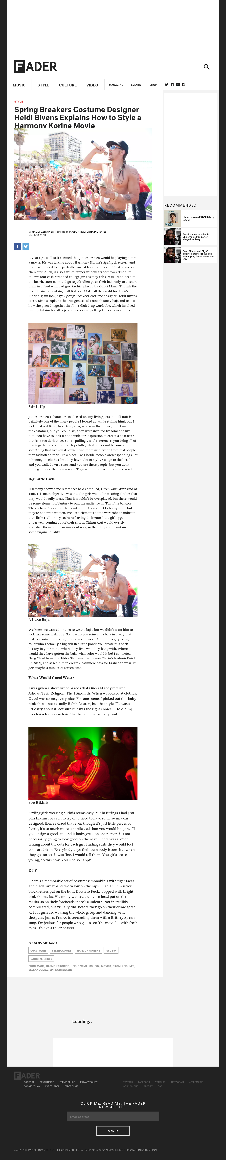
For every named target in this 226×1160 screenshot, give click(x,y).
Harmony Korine (88, 950)
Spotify (148, 1085)
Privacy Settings (88, 1150)
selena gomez (61, 950)
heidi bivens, (79, 965)
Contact (29, 1081)
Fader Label (52, 1085)
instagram (183, 84)
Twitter (166, 84)
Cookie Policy (32, 1085)
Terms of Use (67, 1081)
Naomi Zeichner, (124, 965)
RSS (160, 1085)
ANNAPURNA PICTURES (92, 231)
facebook (172, 84)
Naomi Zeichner (43, 231)
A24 (73, 231)
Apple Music (196, 1081)
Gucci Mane (38, 950)
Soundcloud (130, 1085)
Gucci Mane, (36, 965)
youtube (178, 84)
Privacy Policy (88, 1081)
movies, (106, 965)
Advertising (47, 1081)
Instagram (177, 1081)
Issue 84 (111, 950)
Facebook (144, 1081)
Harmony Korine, (58, 965)
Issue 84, (94, 965)
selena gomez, (38, 969)
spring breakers (60, 969)
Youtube (160, 1081)
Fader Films (71, 1085)
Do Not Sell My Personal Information (129, 1150)
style (18, 101)
